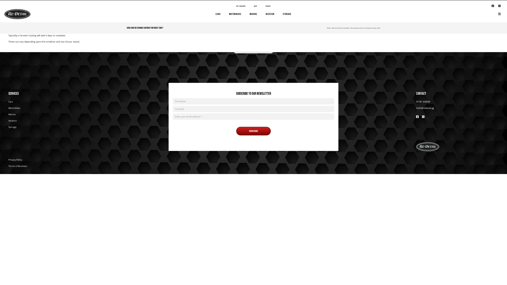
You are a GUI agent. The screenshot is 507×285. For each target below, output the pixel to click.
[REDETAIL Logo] (17, 10)
